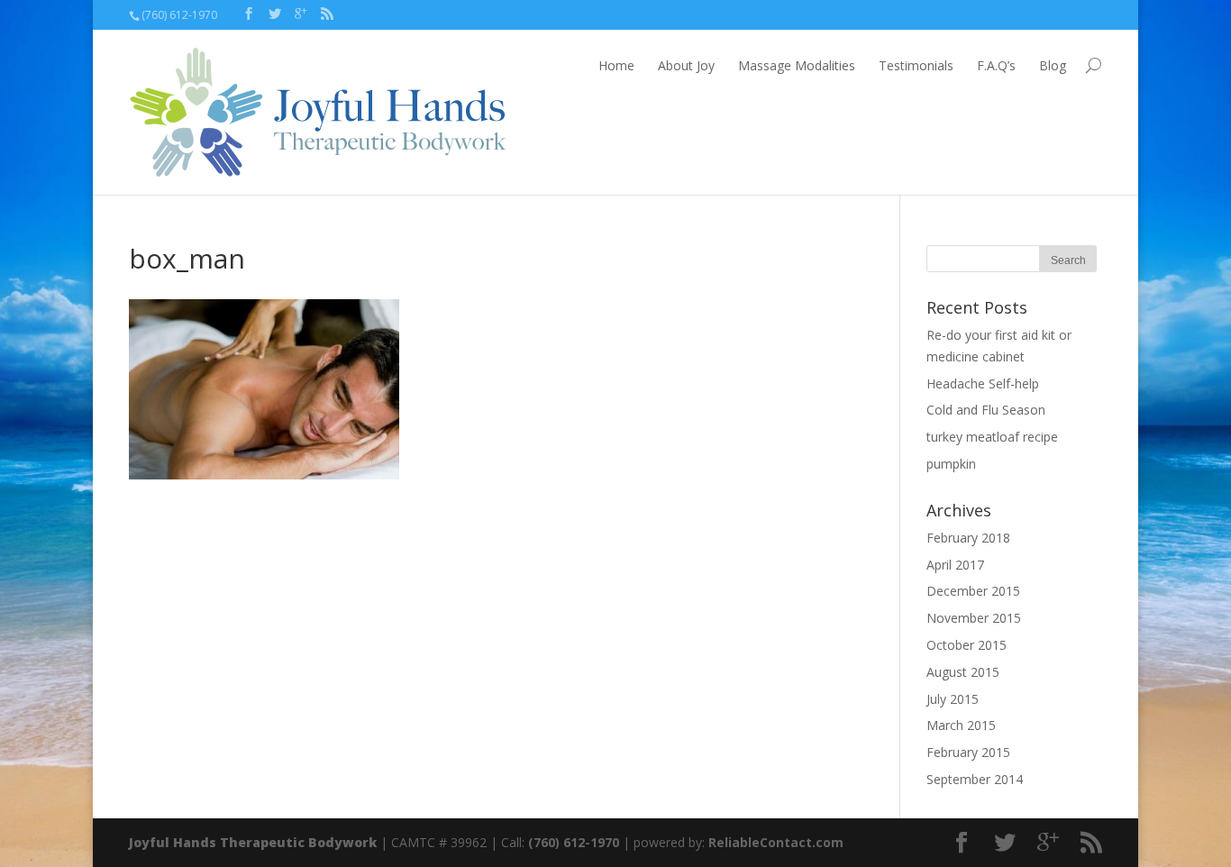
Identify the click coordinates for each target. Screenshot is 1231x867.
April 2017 (955, 564)
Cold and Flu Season (985, 409)
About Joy (686, 65)
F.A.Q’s (996, 65)
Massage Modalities (796, 65)
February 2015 (968, 752)
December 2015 (973, 590)
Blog (1052, 65)
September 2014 (974, 779)
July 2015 (952, 698)
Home (616, 65)
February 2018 (968, 537)
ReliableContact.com (775, 842)
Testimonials (916, 65)
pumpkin (951, 463)
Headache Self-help (982, 383)
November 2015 (973, 617)
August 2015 (962, 671)
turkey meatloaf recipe (992, 436)
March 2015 (961, 725)
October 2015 (966, 644)
